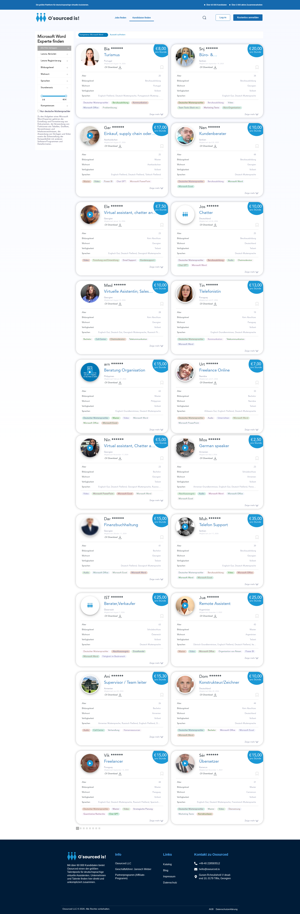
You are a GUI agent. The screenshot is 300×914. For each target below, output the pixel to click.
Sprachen (45, 81)
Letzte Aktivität (48, 54)
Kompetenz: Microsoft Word (92, 35)
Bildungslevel (47, 67)
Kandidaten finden (141, 17)
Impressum (169, 876)
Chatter (206, 213)
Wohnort (45, 74)
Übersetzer (209, 762)
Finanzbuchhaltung (121, 525)
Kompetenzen (47, 106)
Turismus (112, 55)
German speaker (214, 446)
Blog (165, 870)
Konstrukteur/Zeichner (219, 683)
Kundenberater (212, 134)
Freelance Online (214, 370)
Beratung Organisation (124, 370)
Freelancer (113, 762)
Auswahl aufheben (117, 35)
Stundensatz (47, 88)
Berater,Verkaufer (119, 604)
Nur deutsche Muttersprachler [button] (55, 111)
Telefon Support (213, 525)
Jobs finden (120, 17)
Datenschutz (170, 882)
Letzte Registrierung (51, 61)
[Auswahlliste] (161, 458)
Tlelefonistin (210, 292)
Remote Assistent (214, 604)
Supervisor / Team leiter (125, 683)
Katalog (167, 864)
